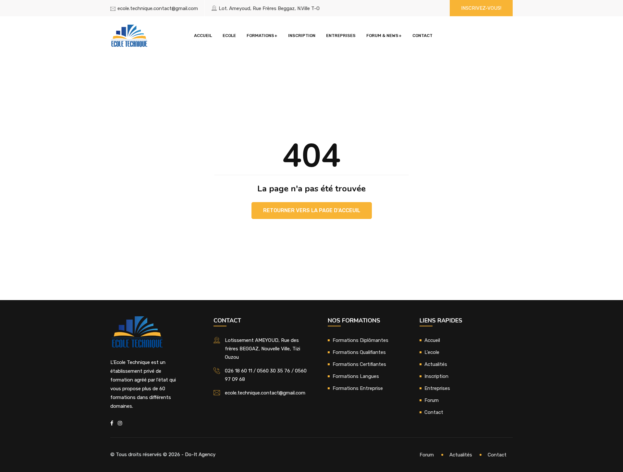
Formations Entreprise (358, 388)
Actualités (435, 364)
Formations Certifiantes (359, 364)
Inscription (301, 35)
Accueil (203, 35)
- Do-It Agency (198, 454)
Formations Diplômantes (360, 340)
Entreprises (341, 35)
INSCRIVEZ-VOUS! (481, 8)
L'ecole (431, 352)
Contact (422, 35)
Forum (431, 400)
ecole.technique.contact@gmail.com (157, 8)
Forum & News (382, 35)
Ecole (229, 35)
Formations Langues (356, 376)
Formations (260, 35)
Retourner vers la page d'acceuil (311, 210)
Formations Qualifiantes (359, 352)
